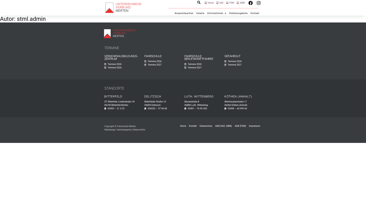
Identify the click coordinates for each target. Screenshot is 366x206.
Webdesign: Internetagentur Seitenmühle (124, 129)
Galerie (200, 13)
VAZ (221, 2)
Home (211, 2)
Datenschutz (206, 126)
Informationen (215, 13)
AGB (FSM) (240, 126)
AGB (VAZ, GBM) (223, 126)
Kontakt (254, 13)
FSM (231, 2)
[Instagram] (259, 3)
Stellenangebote (238, 13)
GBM (242, 2)
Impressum (254, 126)
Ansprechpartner (184, 13)
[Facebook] (251, 3)
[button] (198, 2)
